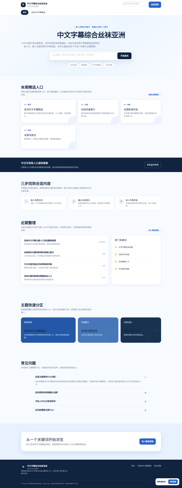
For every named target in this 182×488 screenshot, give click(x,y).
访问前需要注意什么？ (45, 410)
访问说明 (109, 65)
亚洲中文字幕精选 (38, 12)
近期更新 (84, 65)
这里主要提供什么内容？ (46, 377)
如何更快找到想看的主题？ (47, 392)
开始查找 (124, 56)
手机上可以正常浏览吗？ (46, 401)
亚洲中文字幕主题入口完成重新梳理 (40, 240)
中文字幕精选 (96, 65)
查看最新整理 (153, 165)
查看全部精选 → (154, 95)
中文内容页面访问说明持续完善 (38, 264)
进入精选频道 (148, 441)
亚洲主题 (73, 65)
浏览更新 (155, 5)
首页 (24, 12)
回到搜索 (173, 482)
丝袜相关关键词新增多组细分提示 (39, 252)
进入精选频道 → (154, 230)
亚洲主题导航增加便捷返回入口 (38, 276)
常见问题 (157, 466)
